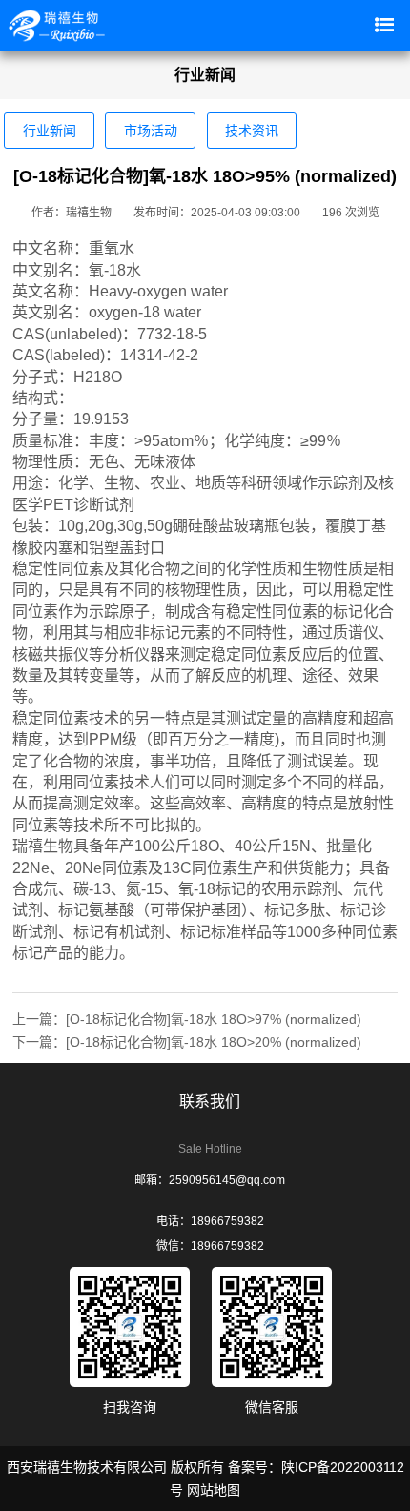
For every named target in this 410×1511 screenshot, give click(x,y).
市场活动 (150, 130)
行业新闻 (49, 130)
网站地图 (213, 1490)
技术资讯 (251, 130)
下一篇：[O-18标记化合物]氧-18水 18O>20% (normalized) (186, 1042)
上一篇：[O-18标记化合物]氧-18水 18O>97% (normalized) (186, 1019)
